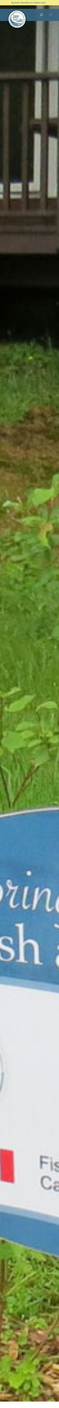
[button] (50, 16)
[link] (17, 19)
